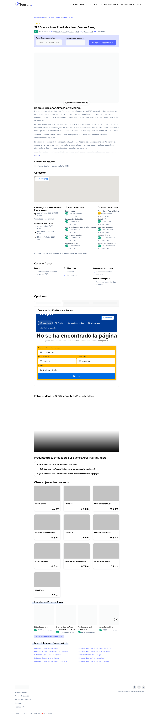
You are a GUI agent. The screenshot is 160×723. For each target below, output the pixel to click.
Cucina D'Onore (104, 235)
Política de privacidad (23, 699)
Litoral (92, 4)
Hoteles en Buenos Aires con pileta (46, 648)
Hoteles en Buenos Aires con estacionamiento (94, 648)
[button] (116, 619)
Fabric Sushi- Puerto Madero (108, 211)
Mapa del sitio (20, 707)
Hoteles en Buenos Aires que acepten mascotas (51, 651)
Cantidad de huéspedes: (75, 39)
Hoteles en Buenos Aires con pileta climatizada (50, 661)
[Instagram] (139, 687)
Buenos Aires (67, 17)
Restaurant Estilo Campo (107, 243)
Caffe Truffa (102, 219)
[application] (85, 4)
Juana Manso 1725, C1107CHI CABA (66, 31)
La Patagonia (126, 4)
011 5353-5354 (88, 31)
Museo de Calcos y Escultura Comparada (80, 227)
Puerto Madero (70, 211)
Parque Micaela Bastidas (74, 219)
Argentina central (77, 4)
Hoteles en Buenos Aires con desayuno (47, 655)
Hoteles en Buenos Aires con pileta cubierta (93, 661)
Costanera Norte (71, 243)
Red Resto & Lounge (105, 227)
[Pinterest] (143, 687)
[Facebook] (134, 687)
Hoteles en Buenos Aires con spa (89, 655)
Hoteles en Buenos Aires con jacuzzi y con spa (94, 651)
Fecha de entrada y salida (45, 38)
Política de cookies (22, 696)
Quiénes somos (21, 692)
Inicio (36, 17)
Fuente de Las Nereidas (73, 235)
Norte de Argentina (108, 4)
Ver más (37, 155)
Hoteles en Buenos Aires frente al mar (91, 658)
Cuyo (139, 4)
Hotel (42, 17)
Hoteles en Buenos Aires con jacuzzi (46, 658)
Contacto (18, 703)
